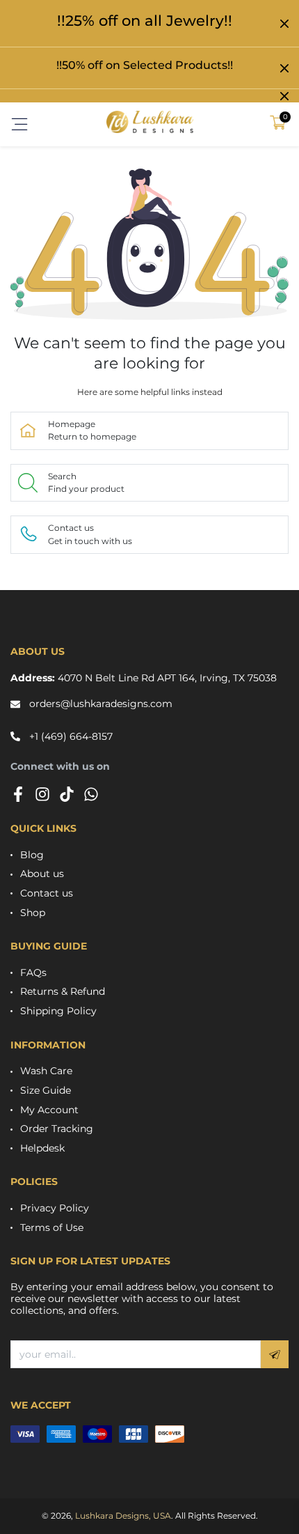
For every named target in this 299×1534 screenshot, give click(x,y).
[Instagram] (42, 794)
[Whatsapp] (91, 794)
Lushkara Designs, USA (123, 1515)
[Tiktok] (66, 794)
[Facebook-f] (18, 794)
